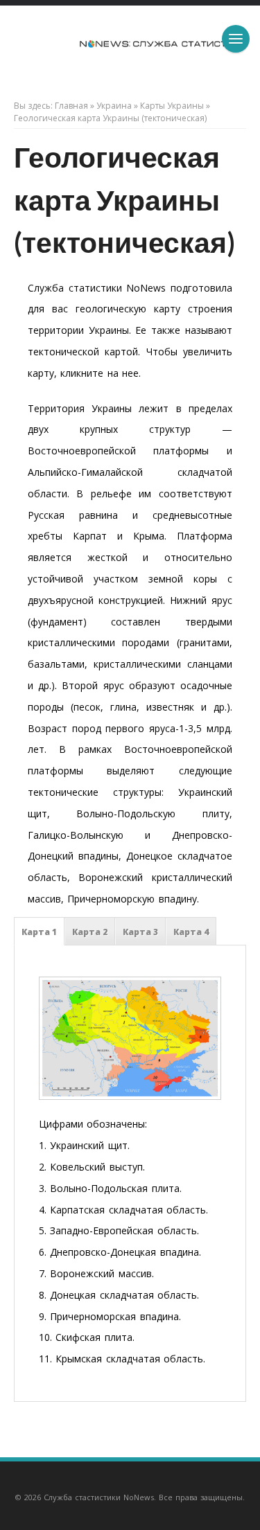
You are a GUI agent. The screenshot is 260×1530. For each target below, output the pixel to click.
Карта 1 (39, 932)
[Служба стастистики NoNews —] (130, 47)
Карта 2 (89, 932)
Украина (114, 106)
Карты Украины (172, 106)
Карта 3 (140, 932)
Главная (71, 106)
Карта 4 (191, 932)
